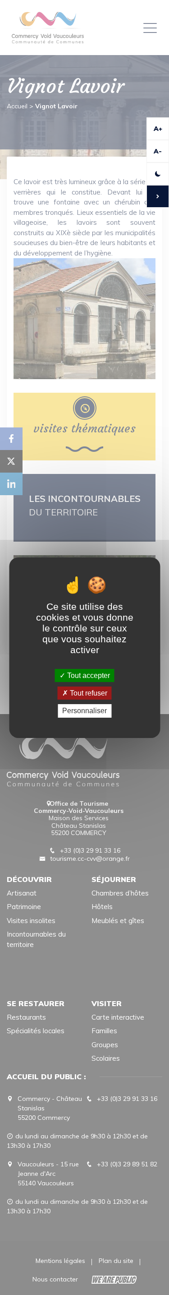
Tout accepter (87, 675)
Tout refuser (87, 693)
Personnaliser (84, 711)
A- (158, 151)
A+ (158, 129)
